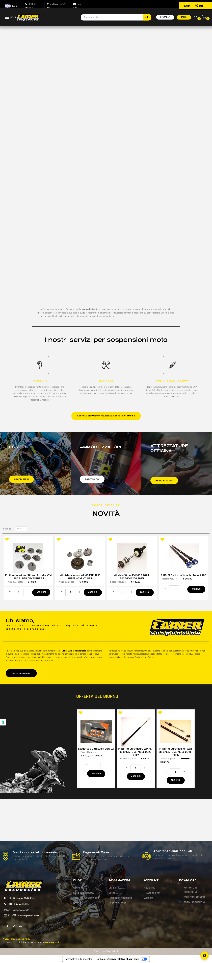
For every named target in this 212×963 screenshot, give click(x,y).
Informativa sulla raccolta (78, 959)
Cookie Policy (24, 939)
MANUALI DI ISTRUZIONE (191, 890)
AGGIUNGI (41, 592)
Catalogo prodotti (83, 893)
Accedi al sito (152, 893)
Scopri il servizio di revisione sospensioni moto (106, 416)
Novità (77, 903)
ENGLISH (14, 5)
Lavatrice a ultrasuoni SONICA (96, 749)
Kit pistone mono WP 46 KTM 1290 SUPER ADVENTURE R (80, 576)
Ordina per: (7, 528)
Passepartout (112, 951)
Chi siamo (114, 888)
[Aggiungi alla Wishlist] (7, 539)
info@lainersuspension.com (24, 915)
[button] (147, 17)
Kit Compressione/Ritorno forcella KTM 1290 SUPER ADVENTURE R (28, 576)
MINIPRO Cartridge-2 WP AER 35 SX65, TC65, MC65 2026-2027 (135, 752)
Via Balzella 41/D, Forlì (22, 898)
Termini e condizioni (120, 898)
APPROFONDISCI (21, 673)
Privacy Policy (8, 939)
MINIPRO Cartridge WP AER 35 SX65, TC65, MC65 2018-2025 (175, 752)
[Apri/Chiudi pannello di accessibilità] (204, 955)
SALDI (201, 6)
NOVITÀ (187, 5)
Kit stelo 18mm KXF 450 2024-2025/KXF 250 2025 (132, 576)
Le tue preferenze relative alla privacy (118, 959)
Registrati (150, 888)
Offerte (77, 908)
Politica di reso (117, 903)
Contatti (113, 893)
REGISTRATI (165, 17)
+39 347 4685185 (19, 904)
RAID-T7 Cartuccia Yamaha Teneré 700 (183, 575)
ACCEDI (184, 17)
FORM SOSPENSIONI (195, 902)
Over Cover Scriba (52, 942)
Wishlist (148, 898)
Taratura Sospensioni (86, 898)
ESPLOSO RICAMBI (195, 897)
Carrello (78, 888)
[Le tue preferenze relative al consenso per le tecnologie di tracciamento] (3, 722)
